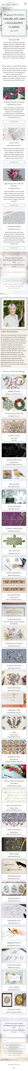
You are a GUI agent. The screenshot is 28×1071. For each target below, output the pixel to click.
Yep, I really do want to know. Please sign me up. (14, 1046)
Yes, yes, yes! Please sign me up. (14, 280)
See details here (14, 121)
